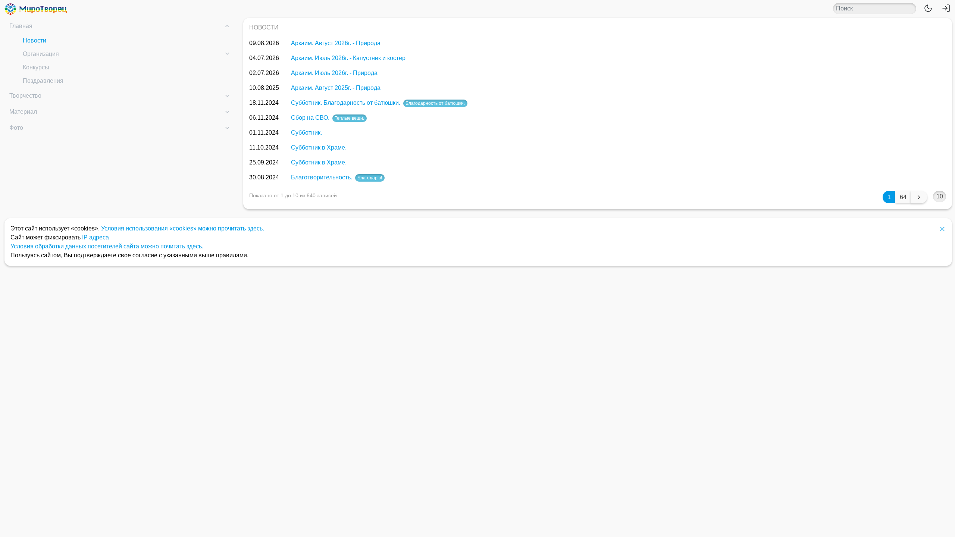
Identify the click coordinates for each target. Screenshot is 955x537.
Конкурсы (36, 67)
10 (939, 196)
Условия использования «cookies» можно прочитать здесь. (182, 228)
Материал (23, 112)
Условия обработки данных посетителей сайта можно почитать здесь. (106, 246)
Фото (16, 128)
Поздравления (43, 81)
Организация (41, 54)
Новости (34, 40)
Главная (20, 26)
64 (903, 197)
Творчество (25, 95)
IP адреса (95, 237)
